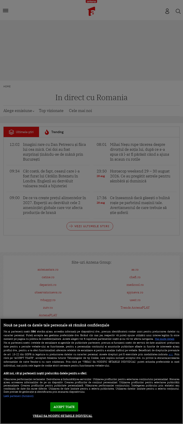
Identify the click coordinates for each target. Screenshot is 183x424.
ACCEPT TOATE (64, 407)
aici (170, 354)
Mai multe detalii (164, 338)
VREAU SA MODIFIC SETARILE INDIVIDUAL (62, 416)
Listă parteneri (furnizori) (19, 396)
